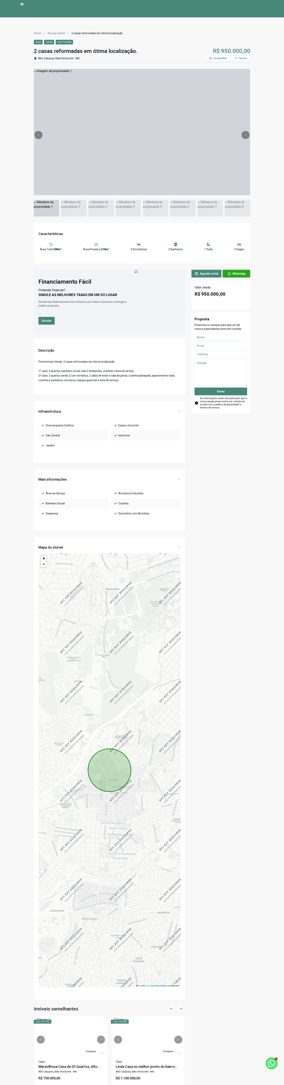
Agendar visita (209, 273)
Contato (184, 8)
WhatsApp (239, 273)
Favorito (243, 58)
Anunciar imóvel (161, 8)
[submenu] (259, 8)
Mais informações (52, 479)
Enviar (221, 391)
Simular (47, 320)
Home (95, 8)
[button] (38, 135)
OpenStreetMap (158, 985)
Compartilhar (220, 58)
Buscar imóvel (134, 8)
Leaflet (142, 985)
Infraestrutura (49, 411)
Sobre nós (112, 8)
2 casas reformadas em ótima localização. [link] (97, 33)
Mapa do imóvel (50, 547)
